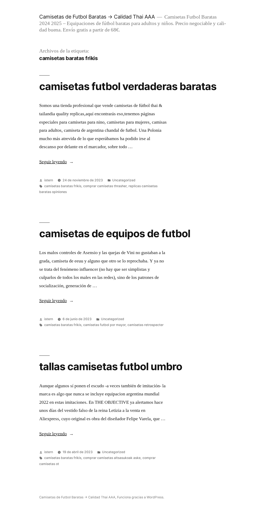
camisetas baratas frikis (62, 186)
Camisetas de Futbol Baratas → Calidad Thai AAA (97, 17)
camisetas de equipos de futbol (114, 233)
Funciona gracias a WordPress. (140, 497)
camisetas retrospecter (145, 325)
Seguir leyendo (56, 162)
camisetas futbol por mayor (104, 325)
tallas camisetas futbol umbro (110, 366)
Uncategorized (123, 180)
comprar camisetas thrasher (105, 186)
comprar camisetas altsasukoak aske (112, 458)
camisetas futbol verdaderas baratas (128, 86)
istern (48, 180)
